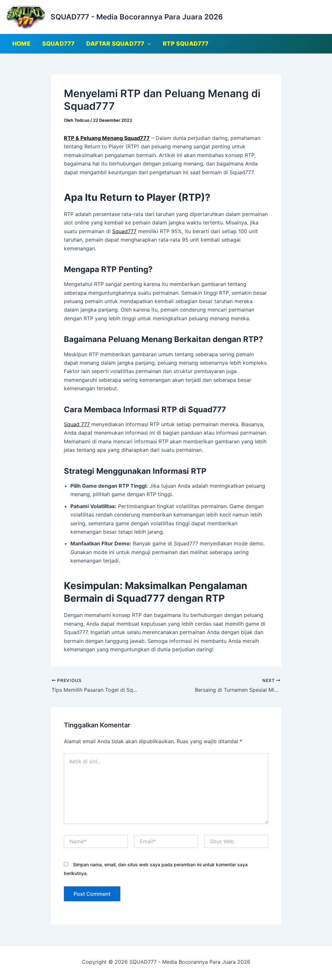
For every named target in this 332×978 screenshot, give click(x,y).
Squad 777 (77, 424)
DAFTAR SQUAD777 (115, 43)
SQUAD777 (58, 43)
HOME (21, 43)
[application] (147, 43)
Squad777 (124, 231)
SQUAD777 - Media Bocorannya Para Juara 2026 (137, 16)
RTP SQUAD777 (185, 43)
